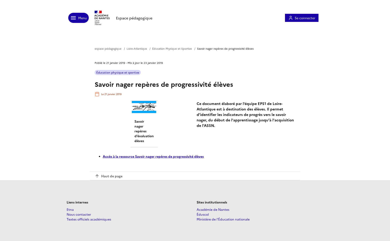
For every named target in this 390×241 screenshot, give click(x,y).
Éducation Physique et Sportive (172, 48)
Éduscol (203, 214)
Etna (70, 209)
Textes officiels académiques (89, 219)
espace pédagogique (108, 48)
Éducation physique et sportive (117, 72)
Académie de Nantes (213, 209)
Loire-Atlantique (137, 48)
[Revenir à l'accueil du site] (102, 18)
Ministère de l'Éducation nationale (223, 219)
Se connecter (305, 18)
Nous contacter (79, 214)
